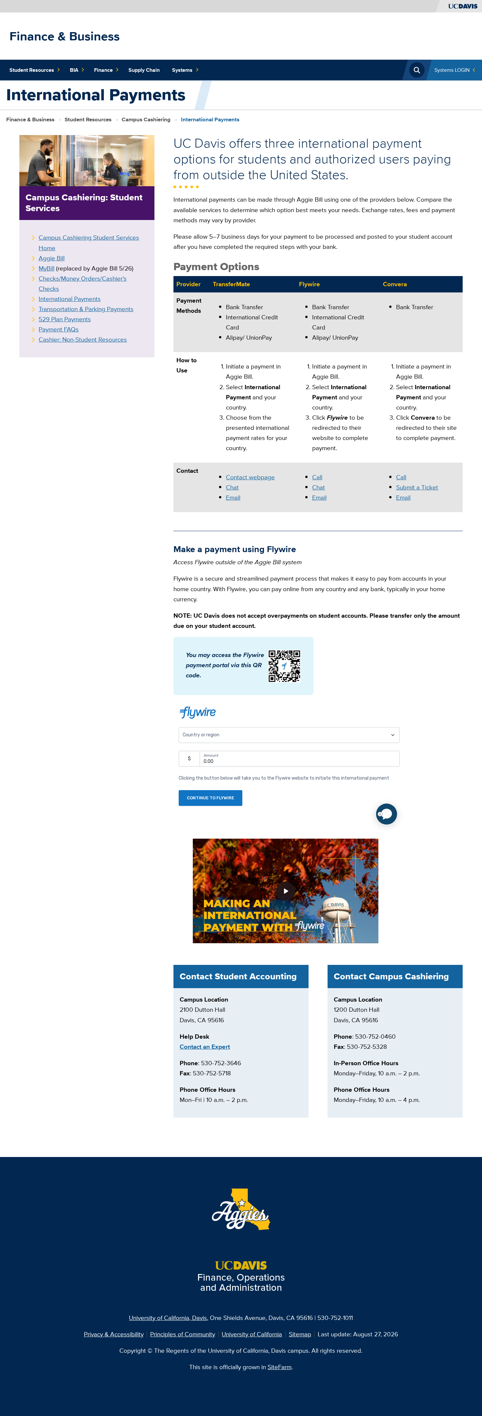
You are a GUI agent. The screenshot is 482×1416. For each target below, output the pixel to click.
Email (233, 497)
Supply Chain (144, 70)
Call (317, 477)
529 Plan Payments (65, 319)
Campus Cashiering (147, 119)
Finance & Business (65, 36)
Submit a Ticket (417, 487)
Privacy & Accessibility (114, 1334)
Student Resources (32, 70)
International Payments (70, 298)
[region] (318, 397)
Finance (103, 70)
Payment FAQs (59, 329)
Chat (232, 487)
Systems (182, 70)
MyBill (46, 268)
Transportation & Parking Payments (86, 308)
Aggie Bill (52, 258)
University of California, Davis (168, 1317)
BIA (74, 70)
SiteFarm (279, 1366)
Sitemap (300, 1334)
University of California (252, 1334)
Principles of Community (182, 1334)
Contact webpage (250, 477)
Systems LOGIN (452, 70)
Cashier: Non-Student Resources (83, 339)
